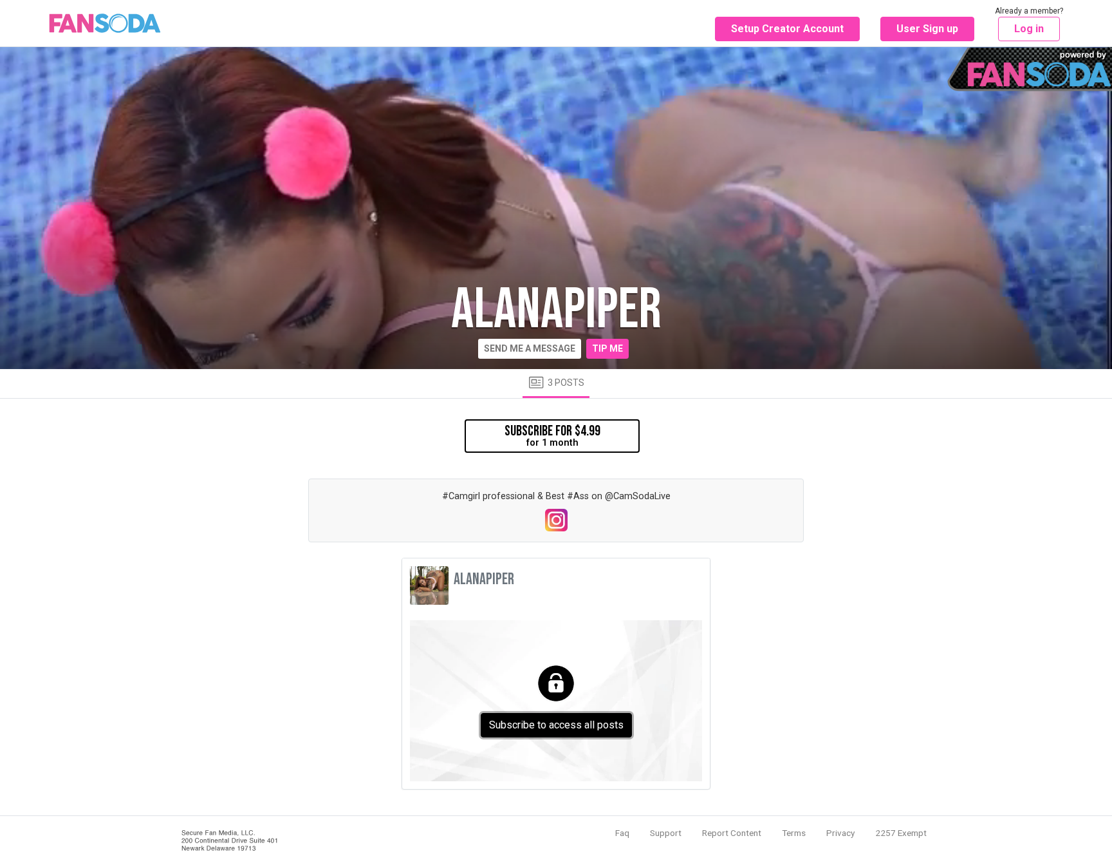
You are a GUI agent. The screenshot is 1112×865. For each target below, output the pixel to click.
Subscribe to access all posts (556, 725)
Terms (794, 833)
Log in (1029, 29)
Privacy (840, 833)
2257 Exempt (901, 833)
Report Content (731, 833)
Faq (622, 833)
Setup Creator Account (787, 29)
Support (665, 833)
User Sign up (927, 29)
